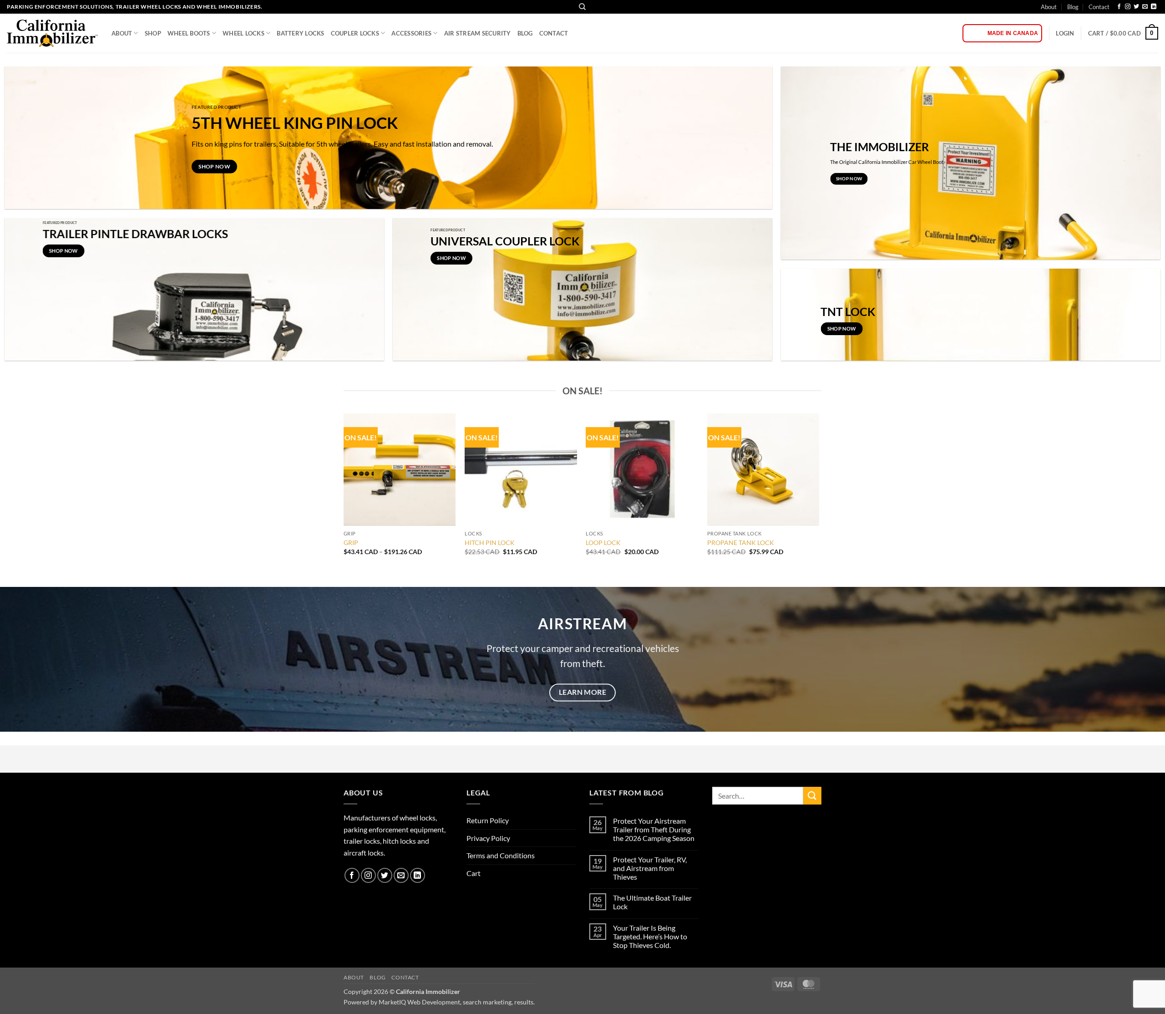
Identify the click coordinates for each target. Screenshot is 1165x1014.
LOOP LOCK (603, 542)
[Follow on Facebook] (1119, 7)
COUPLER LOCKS (355, 33)
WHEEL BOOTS (188, 33)
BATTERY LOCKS (300, 33)
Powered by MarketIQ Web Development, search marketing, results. (439, 1002)
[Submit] (812, 796)
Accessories (411, 33)
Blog (1073, 6)
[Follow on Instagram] (1127, 7)
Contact (1099, 6)
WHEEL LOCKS (243, 33)
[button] (1065, 33)
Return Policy (487, 820)
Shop (153, 33)
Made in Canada (1013, 33)
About (1049, 6)
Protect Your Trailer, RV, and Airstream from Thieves (650, 868)
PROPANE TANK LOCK (740, 542)
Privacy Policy (488, 838)
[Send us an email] (1145, 7)
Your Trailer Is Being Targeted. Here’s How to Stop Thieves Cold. (650, 936)
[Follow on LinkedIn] (1153, 7)
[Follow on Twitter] (1136, 7)
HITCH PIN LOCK (490, 542)
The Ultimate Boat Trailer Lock (652, 902)
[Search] (582, 6)
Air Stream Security (477, 33)
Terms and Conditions (500, 855)
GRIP (351, 542)
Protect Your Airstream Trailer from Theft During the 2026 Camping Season (653, 829)
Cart (473, 873)
